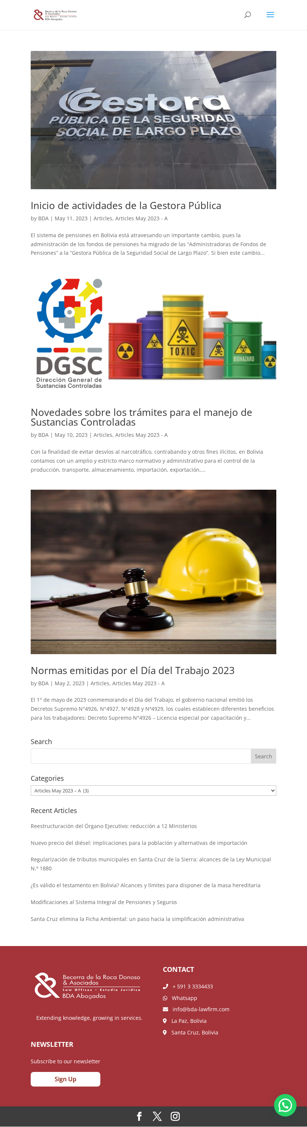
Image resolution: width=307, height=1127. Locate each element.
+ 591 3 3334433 (190, 986)
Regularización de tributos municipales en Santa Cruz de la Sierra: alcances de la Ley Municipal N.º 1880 (151, 864)
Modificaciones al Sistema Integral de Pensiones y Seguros (104, 902)
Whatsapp (182, 997)
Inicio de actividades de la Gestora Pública (126, 205)
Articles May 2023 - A (141, 218)
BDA (43, 218)
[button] (285, 1105)
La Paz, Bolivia (187, 1020)
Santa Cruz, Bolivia (192, 1032)
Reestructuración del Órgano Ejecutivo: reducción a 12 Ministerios (114, 826)
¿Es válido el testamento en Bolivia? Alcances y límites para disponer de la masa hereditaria (146, 885)
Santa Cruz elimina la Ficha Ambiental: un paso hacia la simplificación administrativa (137, 918)
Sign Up (65, 1079)
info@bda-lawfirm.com (199, 1009)
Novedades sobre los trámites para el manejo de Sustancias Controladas (141, 417)
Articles (103, 218)
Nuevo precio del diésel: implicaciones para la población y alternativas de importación (139, 842)
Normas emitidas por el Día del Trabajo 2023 (133, 670)
